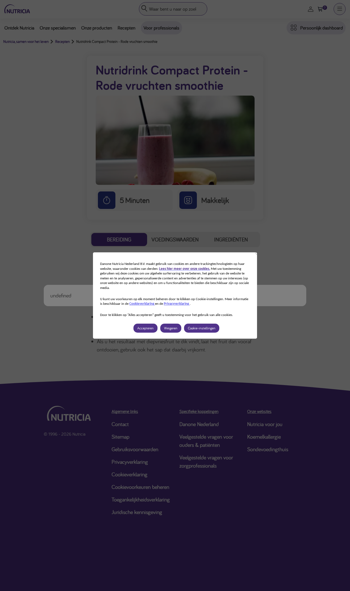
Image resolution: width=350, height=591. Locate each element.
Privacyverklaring (177, 304)
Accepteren (145, 328)
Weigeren (170, 328)
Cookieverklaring (142, 304)
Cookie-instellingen (201, 328)
